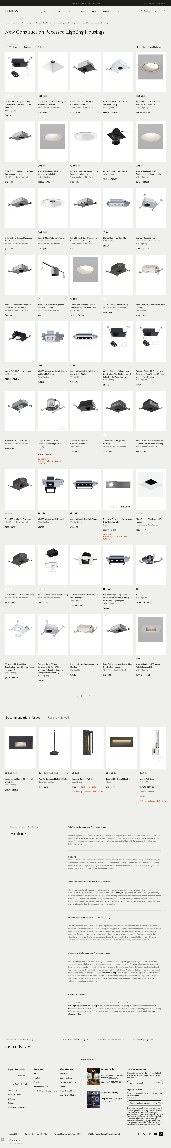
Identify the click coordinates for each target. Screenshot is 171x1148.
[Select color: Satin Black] (112, 773)
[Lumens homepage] (11, 11)
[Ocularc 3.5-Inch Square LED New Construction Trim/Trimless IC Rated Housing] (20, 67)
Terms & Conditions (67, 1091)
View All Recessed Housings (74, 1040)
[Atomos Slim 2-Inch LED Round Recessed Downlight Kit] (53, 136)
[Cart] (164, 10)
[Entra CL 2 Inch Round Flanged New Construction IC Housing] (85, 203)
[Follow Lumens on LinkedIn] (161, 1134)
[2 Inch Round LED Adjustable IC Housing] (118, 406)
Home (7, 23)
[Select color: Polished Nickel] (143, 773)
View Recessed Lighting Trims (110, 1040)
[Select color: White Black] (107, 232)
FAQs (36, 1074)
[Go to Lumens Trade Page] (93, 1076)
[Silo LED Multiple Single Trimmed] (53, 484)
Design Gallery (66, 1078)
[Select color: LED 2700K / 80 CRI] (39, 589)
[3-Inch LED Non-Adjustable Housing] (20, 560)
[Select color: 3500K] (76, 96)
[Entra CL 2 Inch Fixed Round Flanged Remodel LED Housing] (85, 136)
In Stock (27, 47)
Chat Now (21, 1075)
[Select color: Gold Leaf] (57, 773)
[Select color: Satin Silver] (44, 96)
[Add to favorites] (8, 89)
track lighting (73, 1005)
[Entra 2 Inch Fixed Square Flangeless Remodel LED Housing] (53, 67)
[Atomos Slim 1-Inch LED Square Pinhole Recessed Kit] (151, 629)
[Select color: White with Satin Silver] (144, 96)
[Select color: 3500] (11, 96)
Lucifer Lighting (142, 107)
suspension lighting (89, 1005)
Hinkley (109, 782)
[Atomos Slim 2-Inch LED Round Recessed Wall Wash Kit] (151, 67)
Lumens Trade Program (154, 3)
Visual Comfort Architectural (49, 107)
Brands (36, 1082)
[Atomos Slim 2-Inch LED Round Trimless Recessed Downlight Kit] (151, 136)
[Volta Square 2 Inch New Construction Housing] (85, 406)
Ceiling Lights (27, 23)
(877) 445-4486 (21, 1084)
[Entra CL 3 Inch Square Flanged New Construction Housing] (118, 629)
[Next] (110, 3)
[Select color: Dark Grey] (45, 773)
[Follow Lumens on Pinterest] (144, 1134)
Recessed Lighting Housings (64, 23)
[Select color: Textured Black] (73, 773)
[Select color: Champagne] (46, 96)
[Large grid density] (137, 47)
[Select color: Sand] (55, 773)
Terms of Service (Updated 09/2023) (68, 1134)
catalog (117, 1098)
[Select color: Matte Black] (115, 773)
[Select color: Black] (41, 96)
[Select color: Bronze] (78, 773)
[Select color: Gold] (50, 773)
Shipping (11, 1099)
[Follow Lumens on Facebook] (138, 1134)
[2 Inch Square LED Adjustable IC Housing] (151, 484)
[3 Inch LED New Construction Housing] (53, 560)
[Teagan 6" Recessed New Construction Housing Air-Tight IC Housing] (53, 406)
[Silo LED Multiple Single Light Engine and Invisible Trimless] (53, 336)
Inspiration (38, 1078)
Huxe (40, 449)
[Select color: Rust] (52, 773)
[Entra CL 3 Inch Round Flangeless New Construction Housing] (20, 270)
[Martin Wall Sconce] (155, 742)
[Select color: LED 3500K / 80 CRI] (44, 589)
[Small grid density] (131, 47)
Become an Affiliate (68, 1082)
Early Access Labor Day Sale (91, 3)
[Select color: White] (39, 96)
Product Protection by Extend (45, 1091)
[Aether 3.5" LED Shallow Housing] (20, 336)
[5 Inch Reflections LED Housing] (20, 406)
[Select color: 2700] (6, 96)
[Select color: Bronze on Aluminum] (8, 773)
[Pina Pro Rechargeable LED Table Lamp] (54, 742)
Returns (11, 1103)
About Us (63, 1074)
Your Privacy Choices (68, 1095)
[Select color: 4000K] (79, 96)
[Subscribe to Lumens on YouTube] (155, 1134)
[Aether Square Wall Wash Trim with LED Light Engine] (85, 560)
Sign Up (157, 1083)
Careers (63, 1086)
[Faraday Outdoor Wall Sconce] (88, 742)
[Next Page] (94, 696)
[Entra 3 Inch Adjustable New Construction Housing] (85, 67)
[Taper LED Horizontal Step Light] (121, 742)
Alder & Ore (77, 782)
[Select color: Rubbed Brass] (146, 773)
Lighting (16, 23)
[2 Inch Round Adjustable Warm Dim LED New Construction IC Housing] (151, 406)
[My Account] (156, 10)
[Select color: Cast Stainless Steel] (14, 773)
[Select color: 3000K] (74, 96)
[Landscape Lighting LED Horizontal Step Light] (20, 742)
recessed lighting (119, 893)
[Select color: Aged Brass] (76, 773)
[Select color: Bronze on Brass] (11, 773)
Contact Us (12, 1090)
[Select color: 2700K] (71, 96)
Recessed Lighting (43, 23)
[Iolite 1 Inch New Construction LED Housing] (85, 629)
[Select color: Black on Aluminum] (6, 773)
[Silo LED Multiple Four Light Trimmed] (85, 484)
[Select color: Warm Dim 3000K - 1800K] (81, 96)
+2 (68, 773)
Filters (14, 47)
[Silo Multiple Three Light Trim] (118, 203)
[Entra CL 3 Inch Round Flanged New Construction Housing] (20, 136)
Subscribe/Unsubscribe (17, 1107)
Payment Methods (41, 1086)
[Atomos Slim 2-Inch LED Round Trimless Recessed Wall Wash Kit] (85, 270)
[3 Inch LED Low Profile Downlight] (20, 484)
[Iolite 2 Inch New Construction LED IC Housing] (151, 270)
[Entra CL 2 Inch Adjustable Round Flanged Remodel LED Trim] (53, 203)
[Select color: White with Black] (142, 96)
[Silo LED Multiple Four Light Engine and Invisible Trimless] (85, 336)
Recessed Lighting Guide (143, 1040)
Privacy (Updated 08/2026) (36, 1134)
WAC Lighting (10, 110)
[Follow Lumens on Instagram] (150, 1134)
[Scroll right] (160, 758)
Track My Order (14, 1095)
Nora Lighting (141, 310)
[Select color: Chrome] (47, 773)
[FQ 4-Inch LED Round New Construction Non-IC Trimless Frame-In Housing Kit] (20, 629)
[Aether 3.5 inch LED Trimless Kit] (118, 136)
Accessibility (13, 1134)
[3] (151, 560)
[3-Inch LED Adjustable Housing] (118, 270)
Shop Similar (22, 89)
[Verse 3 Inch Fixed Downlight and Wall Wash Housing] (53, 270)
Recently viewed (58, 717)
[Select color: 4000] (14, 96)
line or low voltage (109, 973)
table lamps (105, 1008)
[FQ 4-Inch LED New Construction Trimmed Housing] (118, 67)
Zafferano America (46, 782)
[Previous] (60, 3)
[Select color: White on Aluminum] (16, 773)
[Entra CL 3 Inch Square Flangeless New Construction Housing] (20, 203)
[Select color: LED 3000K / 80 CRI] (41, 589)
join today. (113, 1077)
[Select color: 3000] (8, 96)
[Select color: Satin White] (109, 773)
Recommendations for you (23, 717)
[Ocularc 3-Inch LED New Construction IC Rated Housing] (151, 203)
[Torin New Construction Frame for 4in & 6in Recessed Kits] (118, 484)
